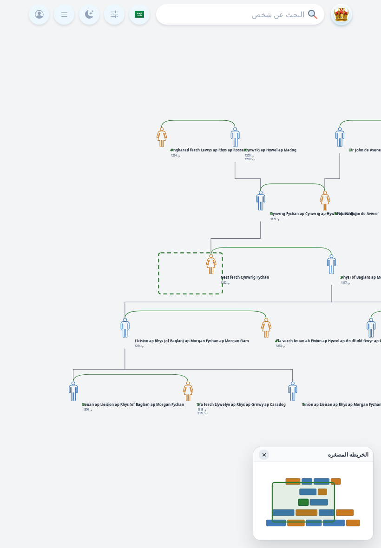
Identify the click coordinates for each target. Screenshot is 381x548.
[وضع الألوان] (89, 14)
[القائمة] (64, 14)
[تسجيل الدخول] (39, 14)
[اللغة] (139, 14)
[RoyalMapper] (341, 14)
